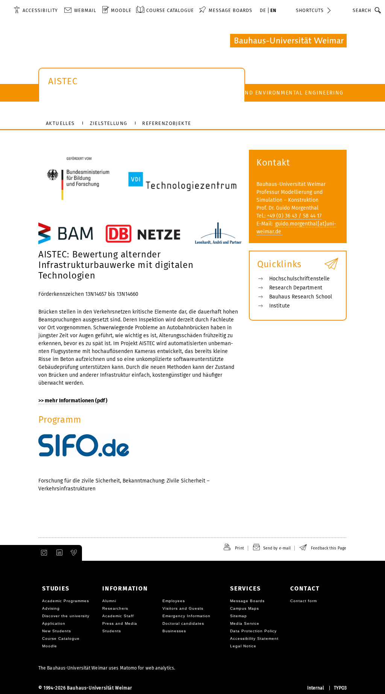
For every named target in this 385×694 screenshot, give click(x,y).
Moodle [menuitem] (121, 10)
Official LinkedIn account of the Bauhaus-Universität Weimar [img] (58, 553)
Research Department (295, 288)
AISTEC (62, 81)
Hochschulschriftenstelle (299, 278)
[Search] (378, 10)
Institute (279, 306)
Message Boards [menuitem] (230, 10)
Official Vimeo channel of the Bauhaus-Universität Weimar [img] (74, 553)
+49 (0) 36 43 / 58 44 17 (294, 216)
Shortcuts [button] (310, 10)
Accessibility (40, 10)
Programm (59, 419)
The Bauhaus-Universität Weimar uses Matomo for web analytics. (106, 668)
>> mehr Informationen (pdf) (73, 400)
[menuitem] (35, 10)
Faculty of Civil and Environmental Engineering (266, 93)
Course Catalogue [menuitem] (170, 10)
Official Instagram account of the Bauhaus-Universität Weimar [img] (42, 553)
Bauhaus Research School (300, 297)
